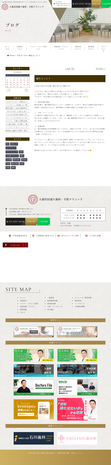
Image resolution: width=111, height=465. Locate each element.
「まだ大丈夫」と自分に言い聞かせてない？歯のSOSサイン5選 (29, 111)
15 (14, 82)
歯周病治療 (51, 303)
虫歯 (21, 163)
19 (28, 82)
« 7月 (8, 90)
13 (7, 82)
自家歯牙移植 (80, 306)
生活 (8, 163)
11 (24, 80)
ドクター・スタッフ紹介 (29, 303)
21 (10, 84)
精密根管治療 (52, 300)
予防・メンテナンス (54, 306)
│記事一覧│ (70, 68)
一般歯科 (50, 297)
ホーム (22, 297)
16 (17, 82)
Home (12, 55)
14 (10, 82)
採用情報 (23, 309)
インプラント (11, 148)
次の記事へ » (100, 68)
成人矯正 (50, 309)
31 (21, 86)
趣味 (13, 167)
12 (28, 80)
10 (21, 80)
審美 (22, 155)
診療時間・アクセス (27, 306)
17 (21, 82)
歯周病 (24, 159)
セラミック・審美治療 (83, 297)
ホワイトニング (11, 152)
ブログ (22, 312)
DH (25, 55)
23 (17, 84)
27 (7, 86)
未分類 (8, 159)
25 (24, 84)
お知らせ (14, 144)
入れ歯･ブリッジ (12, 155)
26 (28, 84)
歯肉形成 (78, 300)
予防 (21, 152)
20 (7, 84)
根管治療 (16, 159)
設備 (8, 167)
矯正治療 (15, 163)
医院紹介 (23, 300)
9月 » (27, 90)
